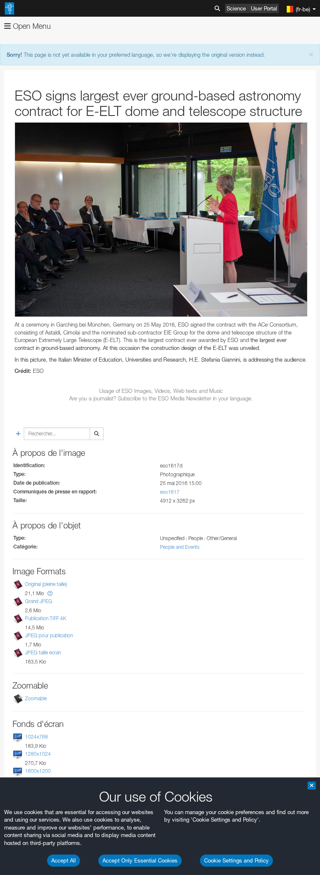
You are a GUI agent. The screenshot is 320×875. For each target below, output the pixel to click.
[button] (50, 593)
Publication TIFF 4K (45, 618)
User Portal (264, 8)
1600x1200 (38, 771)
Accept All (63, 860)
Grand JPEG (38, 601)
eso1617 (170, 492)
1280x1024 (38, 754)
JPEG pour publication (49, 635)
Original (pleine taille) (46, 584)
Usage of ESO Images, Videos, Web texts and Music (161, 390)
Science (236, 8)
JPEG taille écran (43, 653)
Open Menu (31, 26)
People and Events (180, 547)
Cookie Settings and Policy (236, 860)
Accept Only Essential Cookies (140, 860)
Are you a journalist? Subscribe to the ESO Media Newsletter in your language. (161, 398)
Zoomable (36, 698)
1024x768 (36, 737)
